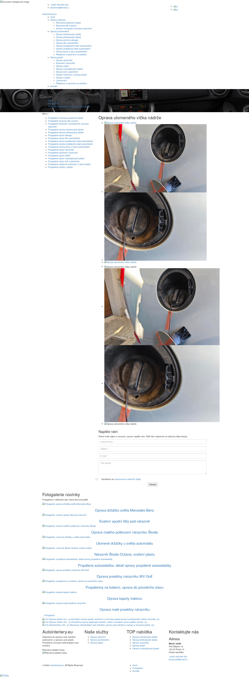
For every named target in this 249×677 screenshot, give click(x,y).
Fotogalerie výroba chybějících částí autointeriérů (70, 143)
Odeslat (152, 484)
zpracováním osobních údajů (127, 479)
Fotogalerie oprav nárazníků (61, 149)
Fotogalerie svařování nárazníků (63, 152)
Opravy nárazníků (64, 60)
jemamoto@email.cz (59, 7)
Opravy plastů (56, 57)
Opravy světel (62, 66)
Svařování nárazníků (65, 63)
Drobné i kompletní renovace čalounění (74, 28)
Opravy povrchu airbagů (67, 40)
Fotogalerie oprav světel (59, 155)
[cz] (175, 6)
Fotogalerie (53, 103)
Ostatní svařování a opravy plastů (71, 74)
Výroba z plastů (63, 77)
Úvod (52, 16)
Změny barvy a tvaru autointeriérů (71, 51)
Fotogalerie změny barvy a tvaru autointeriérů (69, 146)
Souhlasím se (121, 479)
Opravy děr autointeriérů (67, 42)
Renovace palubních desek (68, 22)
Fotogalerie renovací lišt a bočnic (63, 120)
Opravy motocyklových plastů (69, 68)
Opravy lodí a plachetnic (67, 71)
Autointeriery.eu (49, 14)
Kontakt (53, 86)
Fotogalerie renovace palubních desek (65, 117)
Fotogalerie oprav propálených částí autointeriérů (70, 141)
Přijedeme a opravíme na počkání (71, 54)
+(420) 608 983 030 (59, 4)
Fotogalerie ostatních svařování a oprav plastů (69, 106)
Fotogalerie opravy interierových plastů (66, 129)
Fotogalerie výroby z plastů (60, 167)
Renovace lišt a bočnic (66, 25)
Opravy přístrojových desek (68, 37)
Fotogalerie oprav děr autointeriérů (64, 138)
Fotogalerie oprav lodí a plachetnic (64, 161)
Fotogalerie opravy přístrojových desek (66, 132)
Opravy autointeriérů (59, 31)
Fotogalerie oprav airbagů (60, 135)
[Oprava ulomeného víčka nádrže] (155, 122)
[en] (175, 9)
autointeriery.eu (57, 665)
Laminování (61, 80)
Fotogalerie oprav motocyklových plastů (66, 158)
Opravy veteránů (58, 19)
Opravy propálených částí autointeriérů (74, 45)
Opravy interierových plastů (68, 34)
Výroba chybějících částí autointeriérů (73, 48)
